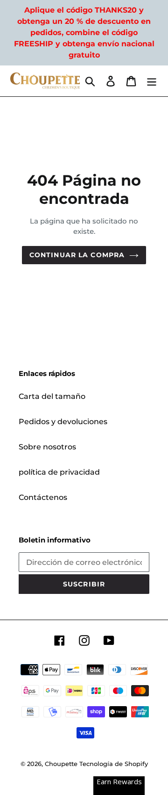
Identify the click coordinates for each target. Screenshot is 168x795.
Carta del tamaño (52, 396)
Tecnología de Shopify (113, 763)
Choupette (61, 763)
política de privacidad (59, 472)
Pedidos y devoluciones (63, 421)
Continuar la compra (77, 255)
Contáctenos (43, 497)
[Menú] (151, 81)
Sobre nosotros (47, 446)
